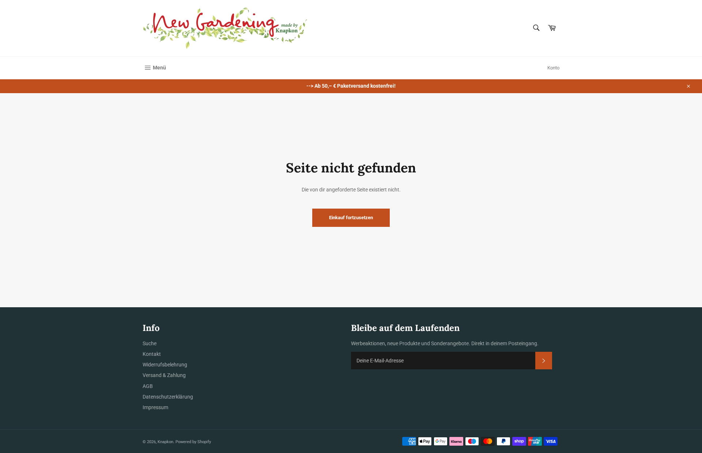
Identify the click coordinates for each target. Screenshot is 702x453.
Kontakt (152, 354)
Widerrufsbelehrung (165, 365)
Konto (553, 68)
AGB (148, 386)
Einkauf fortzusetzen (351, 217)
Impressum (155, 407)
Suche (149, 343)
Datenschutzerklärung (168, 397)
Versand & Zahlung (164, 375)
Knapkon (165, 441)
